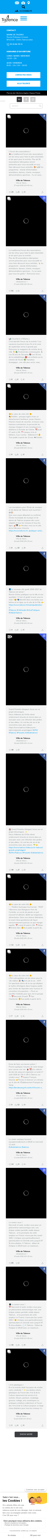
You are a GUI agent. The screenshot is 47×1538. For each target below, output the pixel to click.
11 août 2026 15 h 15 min (23, 1158)
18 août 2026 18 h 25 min (23, 938)
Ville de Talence (23, 181)
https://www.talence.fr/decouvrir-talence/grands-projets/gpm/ (26, 849)
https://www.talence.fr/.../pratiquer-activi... (26, 531)
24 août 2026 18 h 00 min (23, 541)
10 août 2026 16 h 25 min (23, 1256)
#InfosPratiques (33, 610)
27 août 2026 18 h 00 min (23, 284)
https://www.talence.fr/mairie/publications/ (25, 606)
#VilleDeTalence (15, 613)
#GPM (35, 730)
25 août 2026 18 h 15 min (23, 448)
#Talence (12, 610)
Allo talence (23, 83)
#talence (25, 1147)
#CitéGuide (21, 610)
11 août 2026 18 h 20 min (23, 1098)
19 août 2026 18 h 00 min (23, 863)
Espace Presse (35, 93)
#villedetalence (31, 733)
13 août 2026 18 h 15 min (23, 1009)
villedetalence (21, 282)
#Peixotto (21, 733)
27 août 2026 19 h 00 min (23, 185)
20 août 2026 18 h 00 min (23, 623)
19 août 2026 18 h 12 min (23, 743)
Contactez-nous (23, 75)
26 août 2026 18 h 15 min (23, 373)
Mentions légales (22, 93)
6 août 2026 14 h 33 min (22, 1419)
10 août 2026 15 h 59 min (23, 1338)
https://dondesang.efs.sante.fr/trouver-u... (26, 1088)
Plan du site (11, 93)
